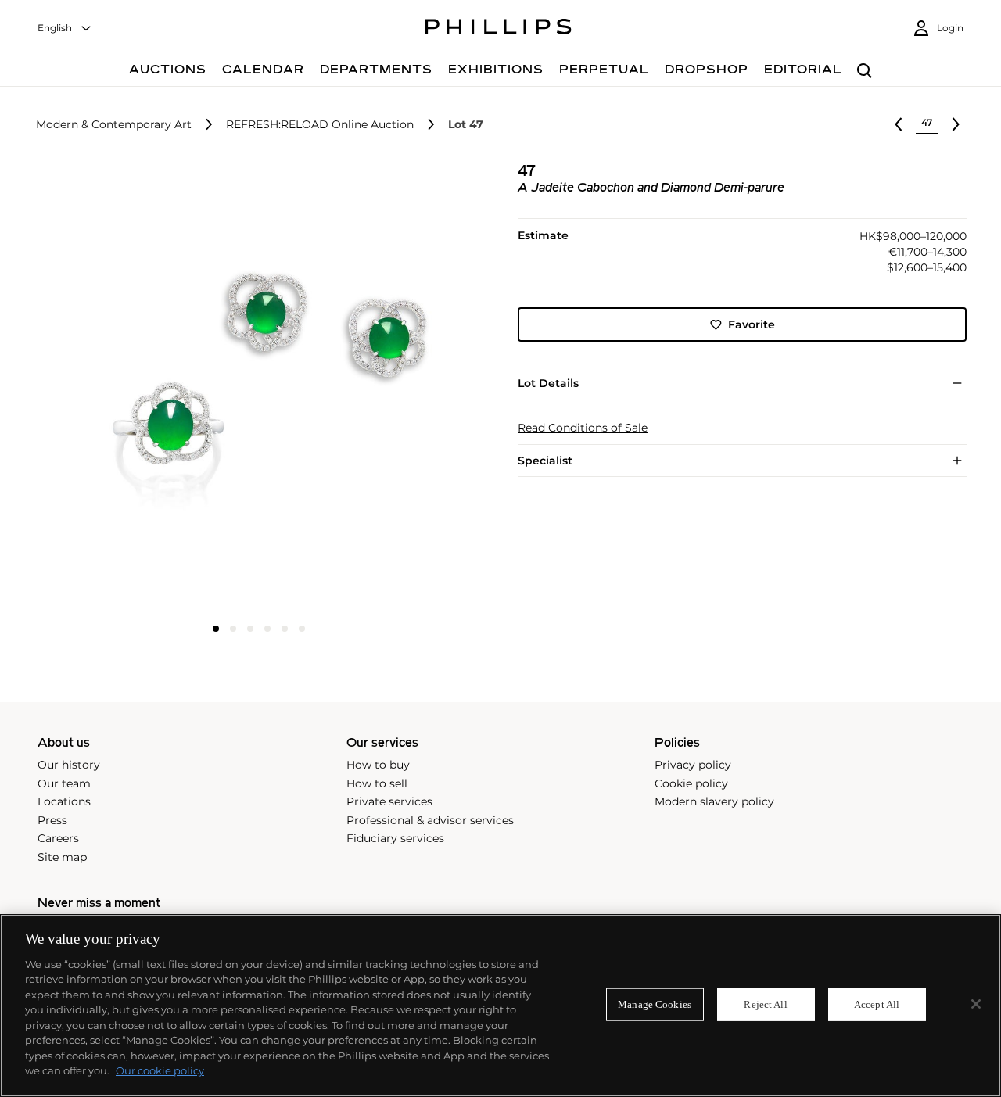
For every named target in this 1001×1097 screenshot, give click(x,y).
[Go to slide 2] (233, 629)
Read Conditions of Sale (583, 428)
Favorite (751, 324)
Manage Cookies (654, 1004)
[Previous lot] (899, 124)
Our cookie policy (160, 1070)
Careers (58, 838)
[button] (254, 387)
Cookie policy (691, 783)
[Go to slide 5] (285, 629)
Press (52, 820)
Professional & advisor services (430, 820)
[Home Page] (498, 29)
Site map (62, 857)
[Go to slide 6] (302, 629)
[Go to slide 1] (216, 629)
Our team (64, 783)
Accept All (876, 1004)
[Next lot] (956, 124)
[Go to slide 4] (267, 629)
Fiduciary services (395, 838)
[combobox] (65, 28)
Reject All (765, 1004)
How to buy (378, 765)
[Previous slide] (109, 389)
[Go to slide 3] (250, 629)
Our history (69, 765)
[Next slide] (408, 389)
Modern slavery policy (714, 801)
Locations (64, 801)
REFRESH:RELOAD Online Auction (320, 124)
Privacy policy (693, 765)
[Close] (976, 1004)
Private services (389, 801)
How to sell (376, 783)
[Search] (864, 71)
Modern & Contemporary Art (114, 124)
